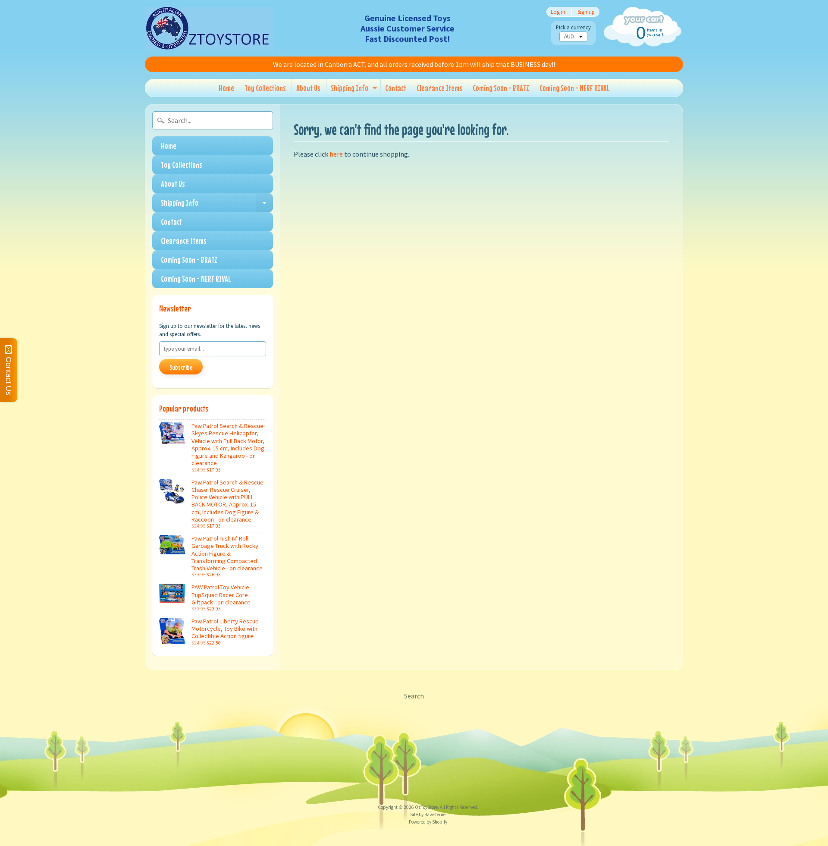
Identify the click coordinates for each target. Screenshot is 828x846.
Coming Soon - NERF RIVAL (574, 88)
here (336, 154)
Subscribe (180, 367)
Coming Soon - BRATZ (501, 88)
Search (414, 696)
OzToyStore (426, 807)
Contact (395, 88)
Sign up (586, 12)
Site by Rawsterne (427, 814)
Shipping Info (355, 90)
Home (226, 88)
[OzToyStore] (209, 28)
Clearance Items (439, 88)
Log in (558, 12)
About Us (308, 88)
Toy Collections (265, 88)
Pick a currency (573, 27)
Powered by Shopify (428, 822)
